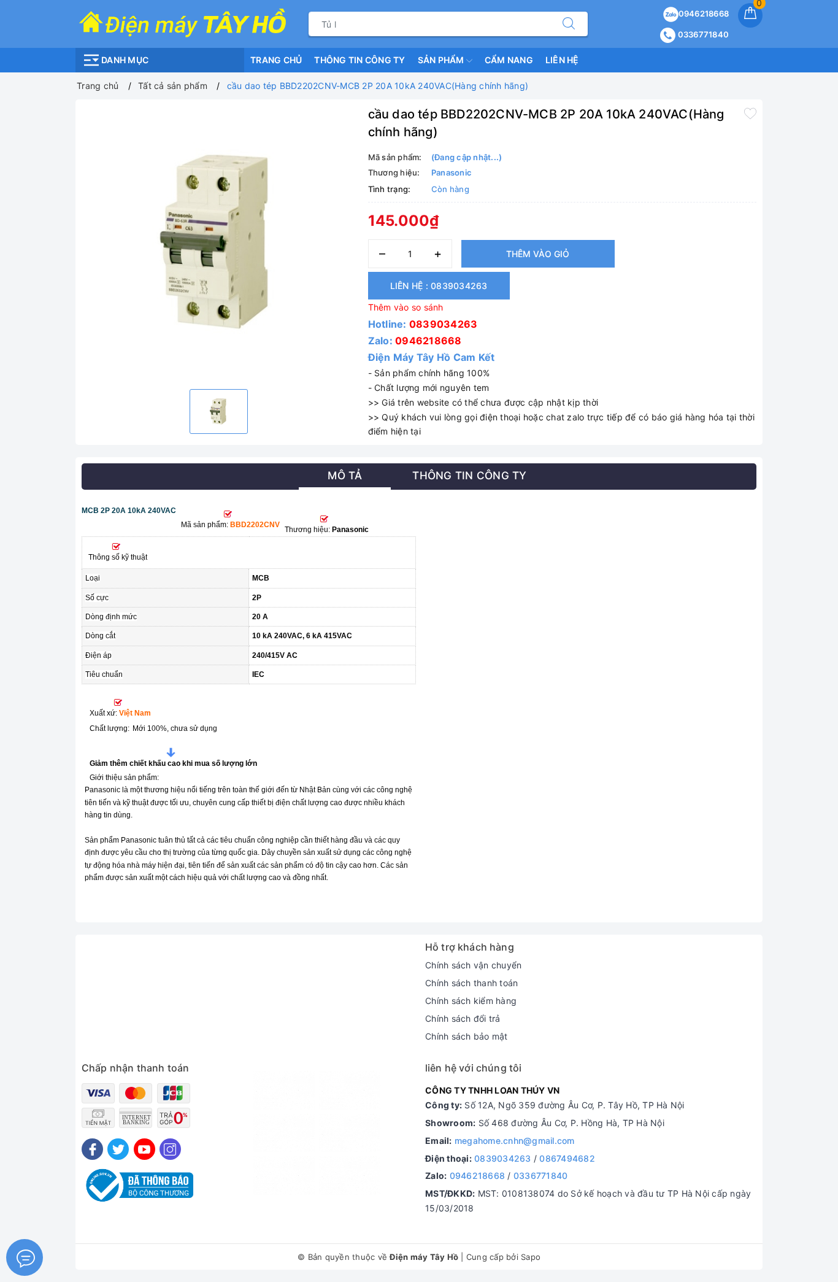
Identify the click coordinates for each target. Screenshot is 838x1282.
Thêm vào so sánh (406, 307)
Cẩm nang (509, 60)
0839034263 (443, 324)
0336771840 (702, 34)
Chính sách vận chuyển (473, 965)
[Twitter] (118, 1149)
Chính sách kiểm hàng (471, 1000)
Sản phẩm (442, 60)
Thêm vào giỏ (537, 254)
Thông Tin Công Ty (359, 60)
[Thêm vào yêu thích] (750, 113)
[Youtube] (144, 1149)
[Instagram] (170, 1149)
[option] (219, 243)
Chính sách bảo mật (466, 1036)
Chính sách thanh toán (471, 983)
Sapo (530, 1257)
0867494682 (567, 1158)
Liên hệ (562, 60)
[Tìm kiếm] (569, 24)
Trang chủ (276, 60)
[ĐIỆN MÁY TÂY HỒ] (182, 23)
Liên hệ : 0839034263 (439, 285)
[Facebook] (92, 1149)
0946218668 (703, 13)
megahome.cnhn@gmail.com (515, 1140)
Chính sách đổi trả (463, 1018)
